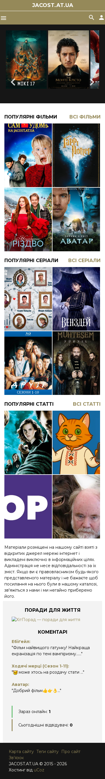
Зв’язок (16, 757)
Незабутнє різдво (28, 216)
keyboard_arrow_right (92, 82)
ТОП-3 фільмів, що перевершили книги (28, 503)
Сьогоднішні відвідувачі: (45, 725)
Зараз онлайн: (34, 711)
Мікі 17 (26, 59)
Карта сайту (21, 751)
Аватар (76, 216)
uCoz (39, 770)
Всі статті (87, 404)
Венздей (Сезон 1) (76, 295)
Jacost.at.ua (52, 5)
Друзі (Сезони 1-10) (28, 360)
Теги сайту (47, 751)
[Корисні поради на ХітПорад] (46, 619)
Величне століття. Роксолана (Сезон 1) (76, 360)
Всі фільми (85, 117)
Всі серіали (84, 260)
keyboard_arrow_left (13, 82)
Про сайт (70, 751)
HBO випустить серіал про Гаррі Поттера (28, 439)
